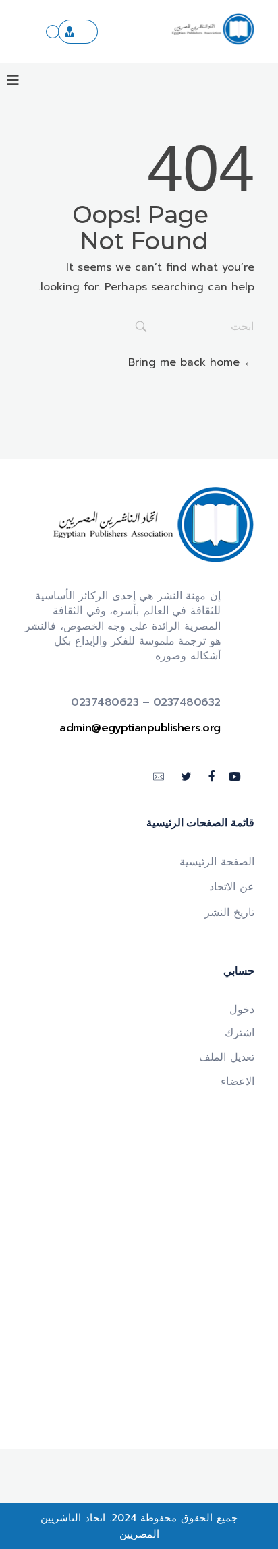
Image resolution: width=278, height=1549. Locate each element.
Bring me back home (186, 362)
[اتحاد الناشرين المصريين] (212, 29)
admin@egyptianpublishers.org (140, 728)
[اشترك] (78, 31)
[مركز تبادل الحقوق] (53, 32)
